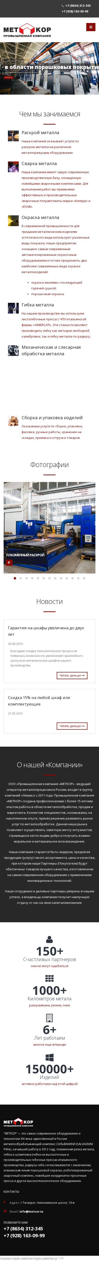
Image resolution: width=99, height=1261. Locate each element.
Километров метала (50, 998)
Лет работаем (49, 1038)
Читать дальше (71, 675)
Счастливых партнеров (49, 959)
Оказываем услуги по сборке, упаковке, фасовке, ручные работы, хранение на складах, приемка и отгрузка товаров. (52, 432)
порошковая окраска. (48, 294)
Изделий (49, 1077)
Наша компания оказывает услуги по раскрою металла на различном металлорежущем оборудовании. (50, 147)
